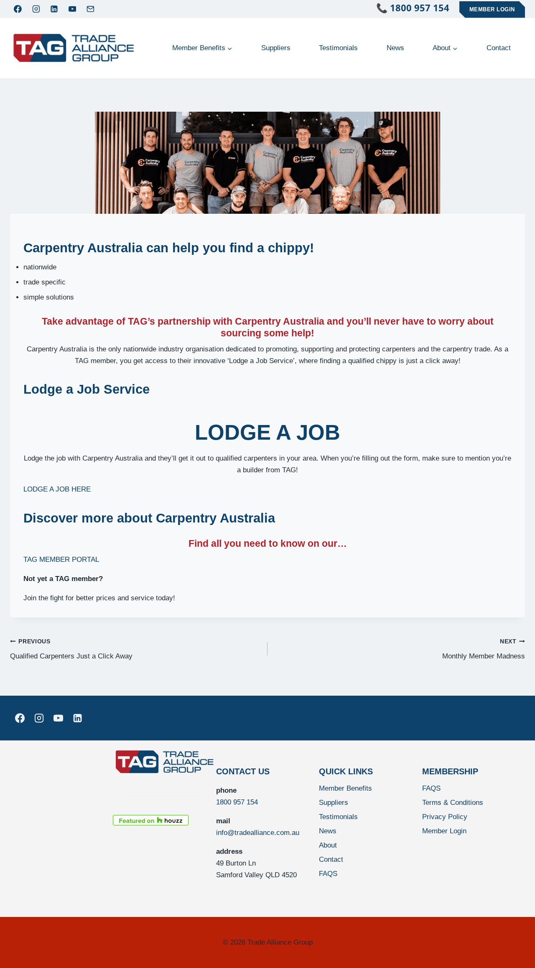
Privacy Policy (444, 817)
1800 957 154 (237, 802)
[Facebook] (18, 9)
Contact (499, 48)
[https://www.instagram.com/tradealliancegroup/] (38, 717)
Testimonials (338, 48)
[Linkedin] (54, 9)
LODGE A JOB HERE (57, 489)
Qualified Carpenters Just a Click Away (71, 649)
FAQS (328, 874)
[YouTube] (72, 9)
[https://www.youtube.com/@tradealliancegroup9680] (58, 717)
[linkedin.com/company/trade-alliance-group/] (77, 717)
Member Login (492, 9)
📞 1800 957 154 (417, 7)
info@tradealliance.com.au (257, 833)
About (328, 845)
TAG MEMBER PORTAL (61, 559)
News (395, 48)
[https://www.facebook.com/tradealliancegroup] (19, 717)
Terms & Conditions (452, 803)
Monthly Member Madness (483, 649)
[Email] (91, 9)
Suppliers (275, 48)
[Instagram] (36, 9)
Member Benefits (345, 788)
